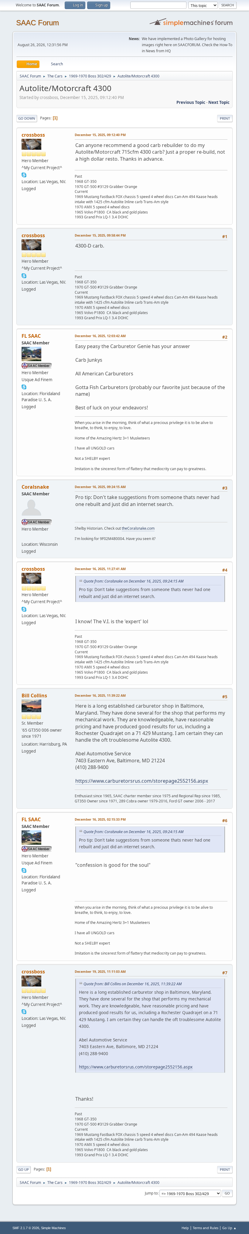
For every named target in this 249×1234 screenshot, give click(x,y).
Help (185, 1227)
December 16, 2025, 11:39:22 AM (100, 695)
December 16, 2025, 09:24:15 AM (100, 486)
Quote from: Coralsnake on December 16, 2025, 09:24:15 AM (133, 581)
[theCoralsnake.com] (24, 537)
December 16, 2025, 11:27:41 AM (100, 568)
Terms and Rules (205, 1227)
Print (225, 118)
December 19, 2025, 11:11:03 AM (100, 971)
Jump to (151, 1193)
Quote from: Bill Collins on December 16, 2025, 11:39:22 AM (133, 983)
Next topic (219, 102)
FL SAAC (31, 336)
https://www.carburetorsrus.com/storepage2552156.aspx (141, 781)
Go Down (26, 118)
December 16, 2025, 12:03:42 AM (100, 335)
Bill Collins (34, 695)
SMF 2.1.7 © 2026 (25, 1228)
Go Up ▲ (229, 1227)
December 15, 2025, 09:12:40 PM (100, 134)
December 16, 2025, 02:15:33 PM (100, 819)
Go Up (23, 1169)
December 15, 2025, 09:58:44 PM (100, 235)
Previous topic (190, 102)
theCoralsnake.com (138, 528)
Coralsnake (35, 487)
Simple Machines (53, 1228)
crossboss (33, 135)
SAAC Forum (37, 23)
